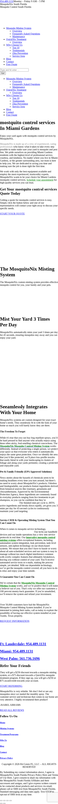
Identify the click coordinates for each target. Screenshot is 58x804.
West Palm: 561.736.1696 (20, 658)
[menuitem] (18, 28)
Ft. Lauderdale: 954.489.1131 (23, 644)
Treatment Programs (9, 734)
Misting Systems (7, 728)
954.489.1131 (6, 1)
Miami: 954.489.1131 (16, 651)
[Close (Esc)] (1, 800)
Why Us (3, 740)
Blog (2, 746)
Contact (3, 752)
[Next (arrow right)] (4, 803)
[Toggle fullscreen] (7, 800)
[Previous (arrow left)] (1, 803)
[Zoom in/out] (10, 800)
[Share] (4, 800)
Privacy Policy (6, 758)
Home (2, 722)
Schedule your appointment (40, 180)
